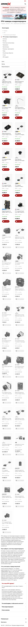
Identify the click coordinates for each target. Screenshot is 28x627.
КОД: (3, 84)
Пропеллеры (6, 47)
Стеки (4, 55)
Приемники (5, 45)
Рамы (4, 51)
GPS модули (5, 57)
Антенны (5, 38)
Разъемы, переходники (8, 49)
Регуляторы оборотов (8, 53)
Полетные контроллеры (8, 42)
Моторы (4, 40)
